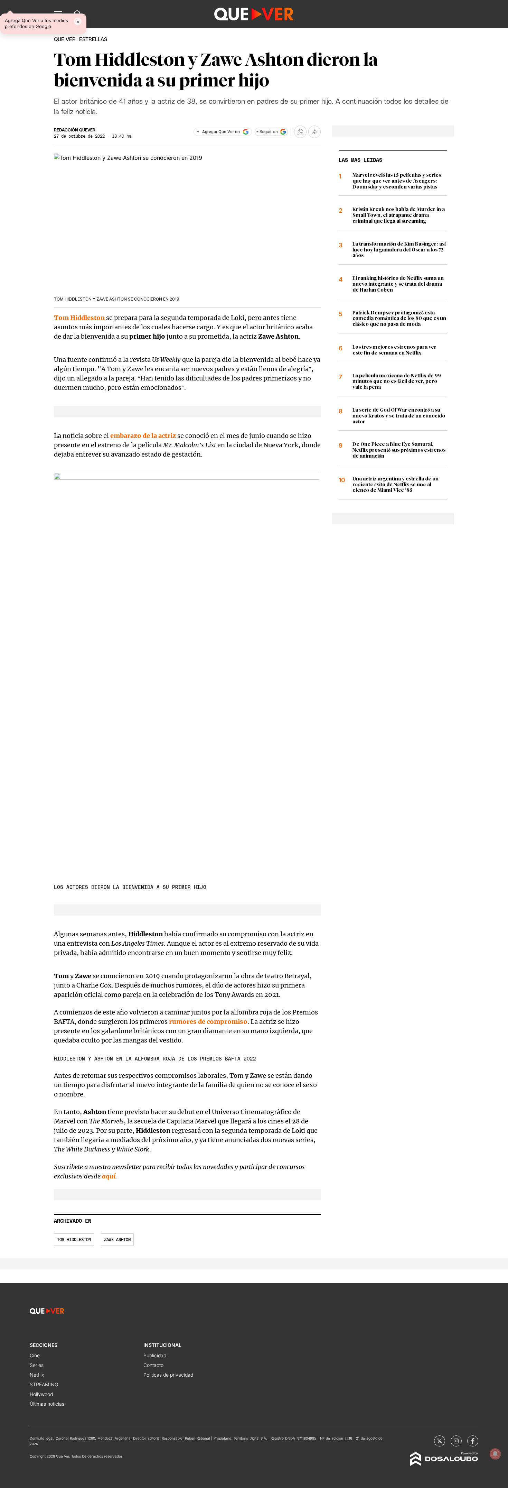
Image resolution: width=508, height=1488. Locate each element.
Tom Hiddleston (74, 1240)
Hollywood (41, 1394)
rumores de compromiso (208, 1022)
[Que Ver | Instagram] (456, 1441)
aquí (108, 1176)
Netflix (37, 1375)
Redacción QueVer (74, 130)
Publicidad (154, 1355)
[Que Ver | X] (439, 1441)
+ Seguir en (267, 132)
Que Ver (65, 39)
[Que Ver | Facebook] (473, 1441)
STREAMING (44, 1384)
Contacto (153, 1365)
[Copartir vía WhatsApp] (300, 132)
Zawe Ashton (117, 1240)
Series (37, 1365)
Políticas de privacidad (168, 1375)
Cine (35, 1355)
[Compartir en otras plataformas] (314, 132)
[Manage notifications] (495, 1453)
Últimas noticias (47, 1404)
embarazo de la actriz (143, 436)
